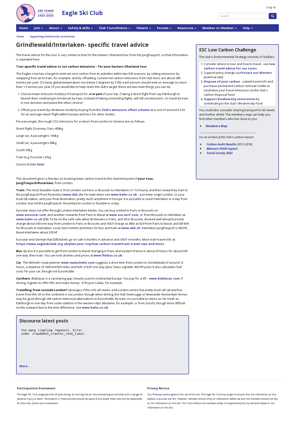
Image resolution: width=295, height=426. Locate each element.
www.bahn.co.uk (124, 194)
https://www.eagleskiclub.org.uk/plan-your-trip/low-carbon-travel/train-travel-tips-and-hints (90, 244)
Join (37, 28)
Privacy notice (162, 394)
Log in (271, 7)
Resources (185, 28)
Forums (163, 28)
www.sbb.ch (72, 194)
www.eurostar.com (31, 215)
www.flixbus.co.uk (108, 255)
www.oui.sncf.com (123, 215)
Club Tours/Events (113, 28)
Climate (142, 28)
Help (247, 28)
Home (23, 28)
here (40, 164)
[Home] (36, 13)
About (54, 28)
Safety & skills (79, 28)
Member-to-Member (218, 28)
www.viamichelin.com (77, 262)
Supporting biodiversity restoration (52, 36)
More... (24, 366)
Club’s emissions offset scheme (126, 110)
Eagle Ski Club (82, 13)
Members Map (216, 126)
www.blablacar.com (164, 278)
